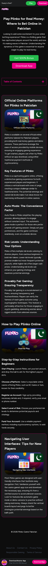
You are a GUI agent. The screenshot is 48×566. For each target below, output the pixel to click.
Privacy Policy (36, 548)
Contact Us (22, 548)
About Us (10, 548)
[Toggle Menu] (44, 9)
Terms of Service (34, 552)
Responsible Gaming (15, 552)
